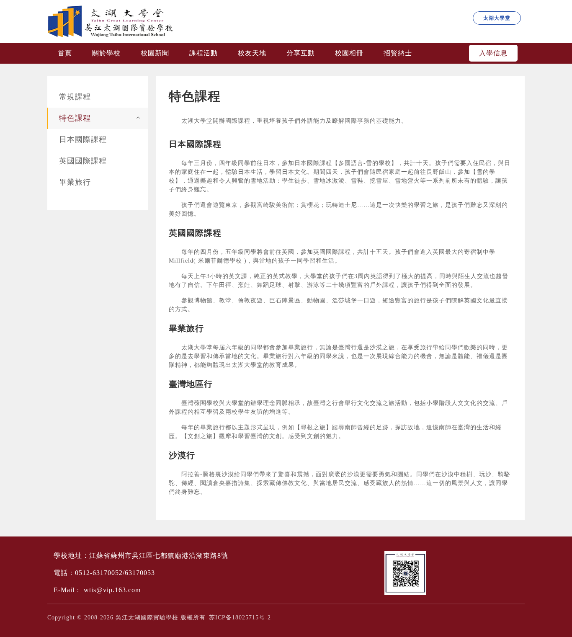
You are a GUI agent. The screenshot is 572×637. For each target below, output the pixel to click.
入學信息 (493, 53)
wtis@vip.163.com (112, 589)
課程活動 (203, 53)
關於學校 (106, 53)
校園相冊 (349, 53)
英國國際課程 (83, 161)
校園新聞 (155, 53)
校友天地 (252, 53)
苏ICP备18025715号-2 (240, 617)
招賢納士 (398, 53)
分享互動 (300, 53)
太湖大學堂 (496, 18)
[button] (138, 117)
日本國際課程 (83, 139)
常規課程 (75, 97)
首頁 (65, 53)
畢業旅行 (75, 182)
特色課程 (75, 118)
